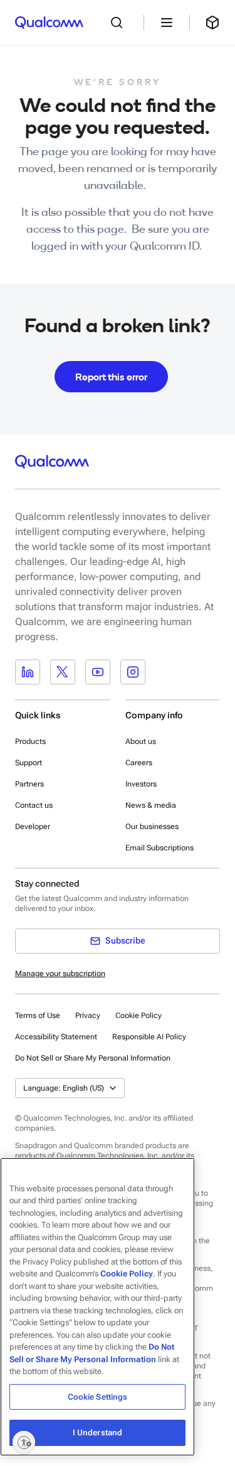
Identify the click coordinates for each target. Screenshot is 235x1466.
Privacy (87, 1015)
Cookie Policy (138, 1015)
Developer (32, 826)
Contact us (34, 805)
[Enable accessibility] (24, 1442)
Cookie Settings (98, 1397)
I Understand (98, 1432)
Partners (29, 784)
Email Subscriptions (159, 847)
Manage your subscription (60, 973)
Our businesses (152, 826)
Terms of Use (37, 1015)
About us (140, 741)
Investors (141, 784)
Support (28, 762)
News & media (150, 805)
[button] (92, 1057)
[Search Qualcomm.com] (119, 22)
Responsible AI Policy (149, 1036)
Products (30, 741)
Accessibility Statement (56, 1036)
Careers (138, 762)
